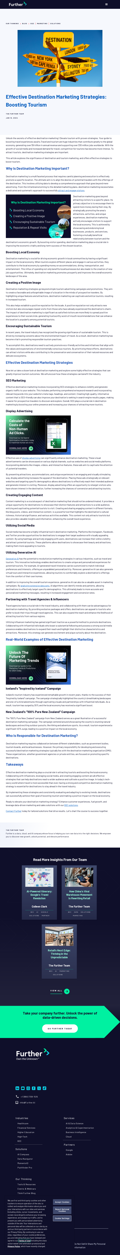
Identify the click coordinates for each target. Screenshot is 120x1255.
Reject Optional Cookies (62, 1210)
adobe (69, 1154)
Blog (24, 23)
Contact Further (13, 811)
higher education (26, 1132)
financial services (26, 1128)
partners (69, 1144)
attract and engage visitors (71, 190)
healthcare (23, 1123)
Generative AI (12, 558)
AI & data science (74, 1123)
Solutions (21, 1149)
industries (22, 1118)
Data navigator (25, 1159)
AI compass (23, 1154)
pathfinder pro (25, 1167)
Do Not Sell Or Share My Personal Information (89, 1245)
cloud (69, 1136)
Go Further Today (60, 1028)
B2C (20, 1141)
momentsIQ (23, 1163)
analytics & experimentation (80, 1128)
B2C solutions (71, 805)
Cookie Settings (62, 1218)
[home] (25, 4)
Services (69, 1118)
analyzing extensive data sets (35, 585)
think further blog (27, 1193)
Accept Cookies (62, 1202)
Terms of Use (24, 1240)
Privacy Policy (14, 1246)
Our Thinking (12, 23)
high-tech (22, 1136)
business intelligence (76, 1132)
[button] (106, 4)
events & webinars (27, 1188)
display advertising (31, 457)
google (69, 1150)
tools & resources (27, 1184)
